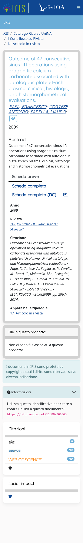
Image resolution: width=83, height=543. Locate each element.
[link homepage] (16, 8)
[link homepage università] (52, 8)
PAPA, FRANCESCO (27, 106)
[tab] (65, 194)
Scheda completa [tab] (29, 185)
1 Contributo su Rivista (25, 38)
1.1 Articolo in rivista (23, 43)
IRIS (6, 33)
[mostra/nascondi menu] (78, 8)
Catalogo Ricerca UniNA (32, 33)
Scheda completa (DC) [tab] (34, 194)
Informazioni (20, 392)
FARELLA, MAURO (48, 111)
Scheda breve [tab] (25, 176)
